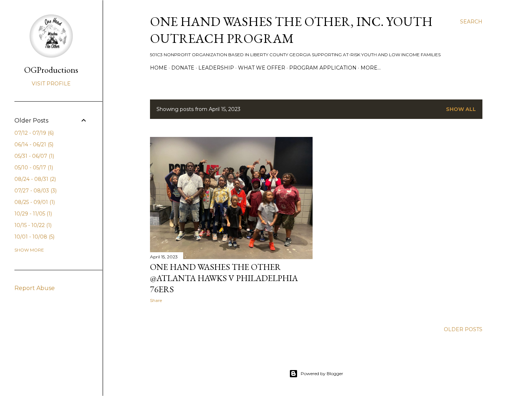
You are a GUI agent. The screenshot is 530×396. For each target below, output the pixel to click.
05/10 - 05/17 (33, 167)
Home (158, 67)
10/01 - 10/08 (33, 236)
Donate (182, 67)
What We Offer (261, 67)
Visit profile (51, 83)
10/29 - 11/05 (32, 213)
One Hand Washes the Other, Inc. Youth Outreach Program (291, 30)
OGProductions (51, 69)
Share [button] (156, 300)
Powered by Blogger (322, 373)
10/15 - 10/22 (32, 225)
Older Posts (463, 329)
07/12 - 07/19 (33, 133)
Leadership (216, 67)
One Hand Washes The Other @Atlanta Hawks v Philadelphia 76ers (224, 278)
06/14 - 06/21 (33, 144)
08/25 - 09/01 (33, 202)
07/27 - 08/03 (34, 190)
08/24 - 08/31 (34, 179)
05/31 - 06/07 (33, 156)
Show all (461, 109)
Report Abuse (34, 288)
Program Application (323, 67)
